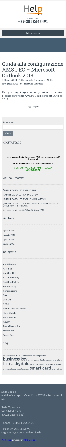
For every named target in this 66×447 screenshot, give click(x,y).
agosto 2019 (9, 230)
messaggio (43, 364)
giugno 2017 (9, 243)
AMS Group (29, 439)
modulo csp (51, 364)
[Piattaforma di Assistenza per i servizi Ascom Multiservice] (33, 9)
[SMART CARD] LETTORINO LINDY (20, 194)
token (54, 369)
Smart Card (8, 330)
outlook (12, 369)
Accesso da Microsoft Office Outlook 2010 (23, 210)
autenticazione (26, 356)
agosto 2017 (9, 239)
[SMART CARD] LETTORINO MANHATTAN (24, 199)
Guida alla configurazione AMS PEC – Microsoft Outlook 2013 (32, 69)
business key (15, 358)
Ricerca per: (8, 122)
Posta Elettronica (11, 326)
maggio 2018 (9, 235)
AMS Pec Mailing (11, 277)
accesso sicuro (14, 356)
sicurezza (25, 369)
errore (55, 360)
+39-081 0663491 (33, 21)
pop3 (20, 369)
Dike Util (7, 299)
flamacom (39, 80)
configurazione (33, 360)
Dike (5, 295)
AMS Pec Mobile (11, 282)
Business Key (9, 286)
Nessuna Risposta (33, 83)
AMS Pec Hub (9, 273)
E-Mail (6, 304)
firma (60, 360)
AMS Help (7, 439)
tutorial (59, 369)
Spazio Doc (8, 335)
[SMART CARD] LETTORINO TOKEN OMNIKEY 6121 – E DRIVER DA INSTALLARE (31, 204)
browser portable (39, 356)
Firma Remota (9, 317)
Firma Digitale (9, 313)
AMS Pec (17, 83)
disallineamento (46, 360)
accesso (6, 356)
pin (16, 369)
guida (32, 364)
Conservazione (10, 290)
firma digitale (16, 363)
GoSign (6, 321)
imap (36, 364)
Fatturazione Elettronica (14, 308)
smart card (40, 367)
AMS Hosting (9, 264)
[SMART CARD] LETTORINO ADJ (19, 190)
